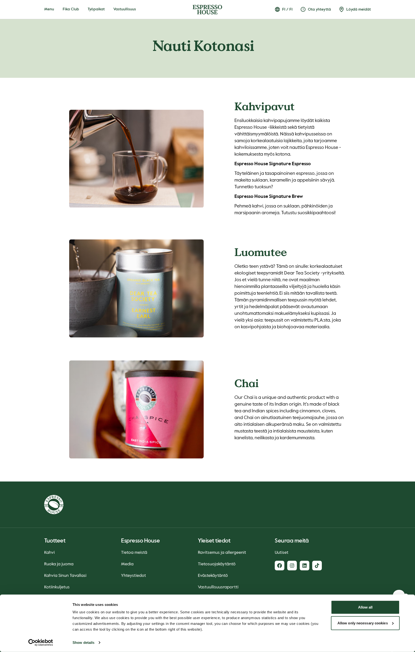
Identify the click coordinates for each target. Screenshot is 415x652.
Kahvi (49, 552)
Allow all (365, 607)
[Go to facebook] (279, 565)
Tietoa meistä (134, 552)
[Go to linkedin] (304, 565)
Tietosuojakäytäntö (217, 564)
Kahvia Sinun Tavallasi (65, 575)
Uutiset (281, 552)
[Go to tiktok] (317, 565)
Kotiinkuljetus (57, 587)
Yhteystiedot (133, 575)
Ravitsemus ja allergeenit (222, 552)
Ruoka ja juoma (58, 564)
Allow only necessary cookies (362, 623)
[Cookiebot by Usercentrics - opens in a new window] (41, 642)
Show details (83, 642)
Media (127, 564)
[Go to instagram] (292, 565)
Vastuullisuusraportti (218, 587)
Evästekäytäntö (213, 575)
